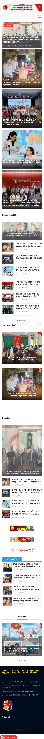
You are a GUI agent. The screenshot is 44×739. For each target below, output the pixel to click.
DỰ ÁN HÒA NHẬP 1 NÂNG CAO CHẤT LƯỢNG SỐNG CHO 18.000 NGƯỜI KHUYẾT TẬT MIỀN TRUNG (22, 122)
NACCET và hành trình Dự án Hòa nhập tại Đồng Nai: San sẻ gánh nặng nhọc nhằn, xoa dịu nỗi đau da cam (22, 82)
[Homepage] (7, 704)
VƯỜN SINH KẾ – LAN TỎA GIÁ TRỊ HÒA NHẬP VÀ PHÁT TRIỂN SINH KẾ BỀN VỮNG (21, 161)
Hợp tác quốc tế (12, 559)
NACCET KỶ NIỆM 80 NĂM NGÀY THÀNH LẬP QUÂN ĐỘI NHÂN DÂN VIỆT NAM (21, 650)
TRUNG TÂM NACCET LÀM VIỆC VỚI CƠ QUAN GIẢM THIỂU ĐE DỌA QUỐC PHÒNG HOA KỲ (21, 39)
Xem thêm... (23, 321)
